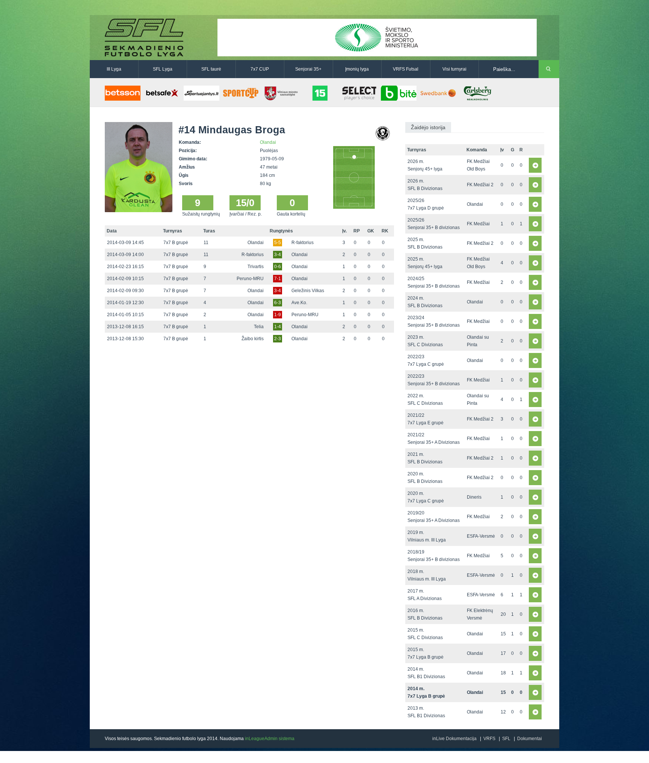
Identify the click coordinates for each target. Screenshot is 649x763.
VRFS (489, 738)
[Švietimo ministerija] (377, 37)
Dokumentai (529, 738)
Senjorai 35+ (308, 69)
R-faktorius (302, 242)
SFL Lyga (162, 69)
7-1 (277, 278)
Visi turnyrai (454, 69)
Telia (259, 326)
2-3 (277, 338)
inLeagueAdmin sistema (269, 738)
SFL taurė (211, 69)
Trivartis (256, 266)
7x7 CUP (260, 69)
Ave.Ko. (299, 302)
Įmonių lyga (357, 69)
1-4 (277, 326)
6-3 (277, 302)
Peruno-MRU (250, 278)
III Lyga (114, 69)
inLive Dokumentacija (454, 738)
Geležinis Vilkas (307, 290)
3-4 (277, 254)
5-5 (277, 242)
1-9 (277, 314)
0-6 (277, 266)
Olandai (268, 142)
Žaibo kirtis (252, 338)
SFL (506, 738)
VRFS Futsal (405, 69)
